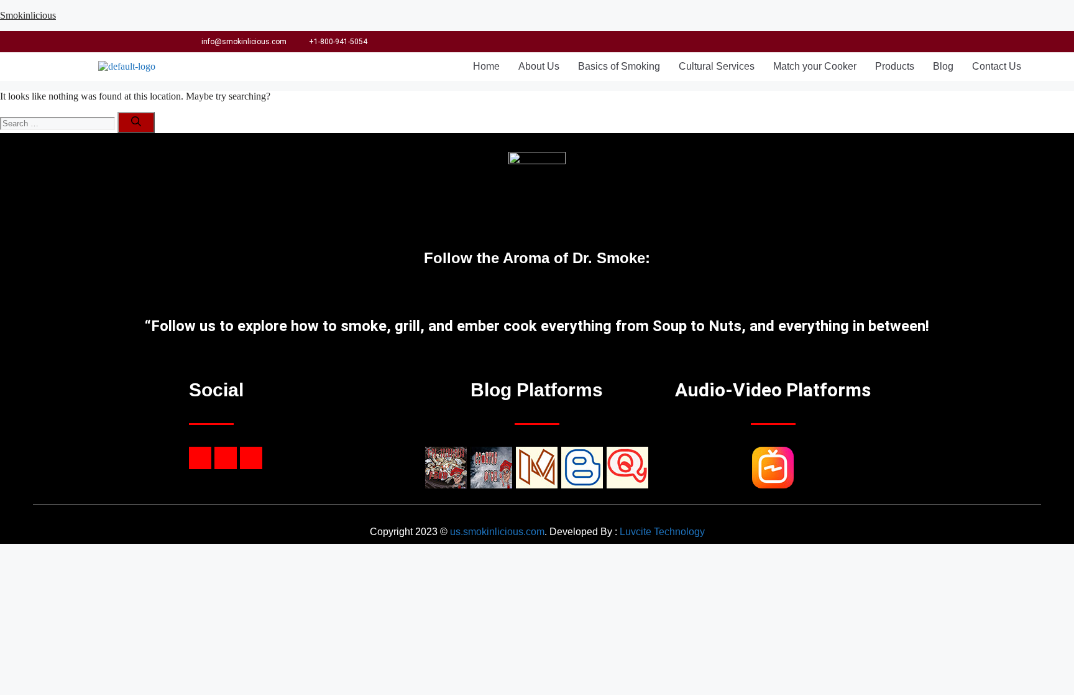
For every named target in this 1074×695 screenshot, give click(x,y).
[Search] (136, 122)
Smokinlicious (28, 15)
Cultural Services (717, 66)
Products (894, 66)
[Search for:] (58, 123)
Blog (943, 66)
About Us (538, 66)
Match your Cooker (814, 66)
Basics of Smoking (619, 66)
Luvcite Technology (662, 531)
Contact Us (996, 66)
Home (486, 66)
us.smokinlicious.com (497, 531)
